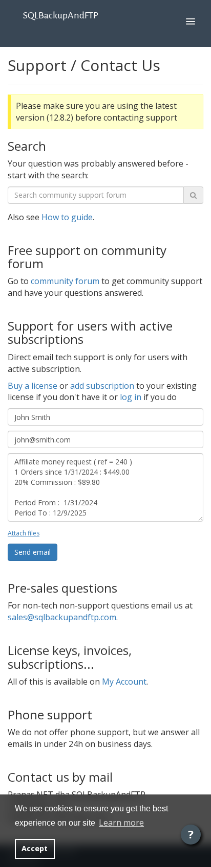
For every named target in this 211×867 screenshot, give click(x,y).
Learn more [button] (121, 822)
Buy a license (32, 385)
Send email (32, 552)
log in (130, 397)
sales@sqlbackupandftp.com (62, 617)
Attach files (23, 533)
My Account (124, 681)
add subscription (102, 385)
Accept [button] (35, 848)
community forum (65, 281)
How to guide (67, 217)
